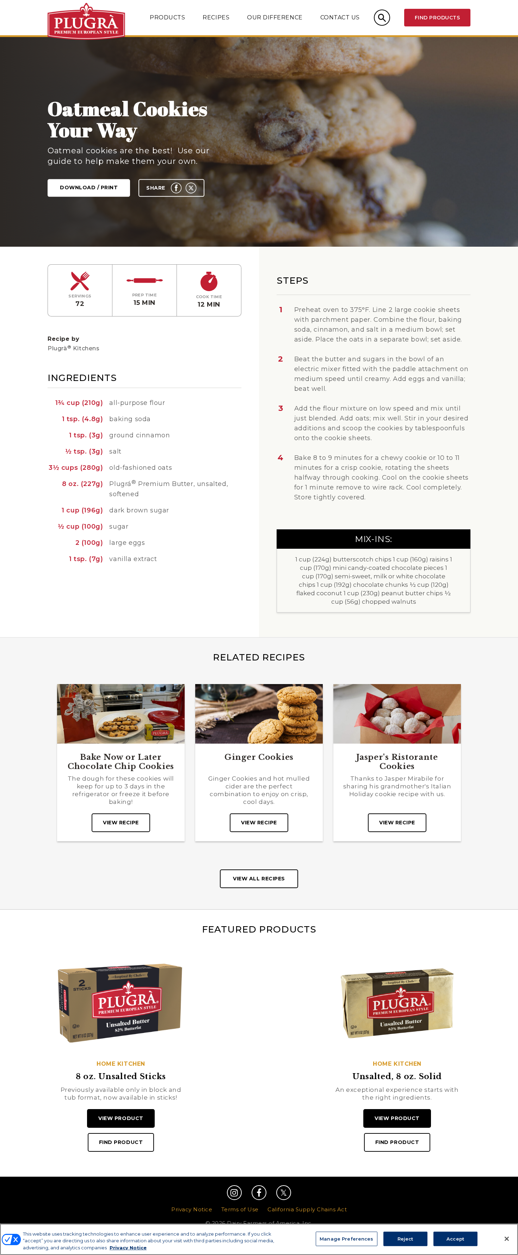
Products (167, 17)
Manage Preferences (346, 1238)
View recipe (121, 822)
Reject (405, 1238)
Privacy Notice (191, 1209)
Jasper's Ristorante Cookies (397, 762)
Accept (455, 1238)
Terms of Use (240, 1209)
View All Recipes (259, 878)
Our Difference (274, 17)
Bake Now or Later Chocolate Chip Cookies (121, 762)
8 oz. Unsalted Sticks (121, 1076)
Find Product (121, 1142)
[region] (259, 1239)
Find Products (437, 17)
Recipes (216, 17)
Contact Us (340, 17)
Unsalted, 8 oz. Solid (397, 1076)
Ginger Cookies (259, 757)
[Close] (506, 1239)
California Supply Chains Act (307, 1209)
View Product (120, 1118)
